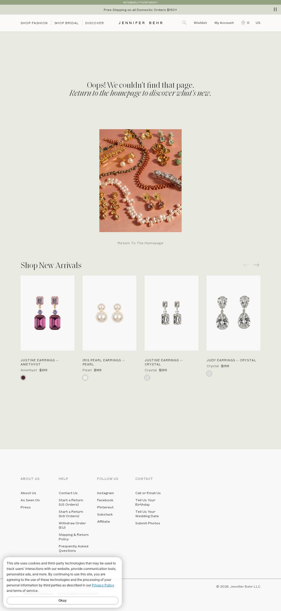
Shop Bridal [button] (66, 23)
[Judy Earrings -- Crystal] (233, 313)
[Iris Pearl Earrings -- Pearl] (109, 313)
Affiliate (103, 521)
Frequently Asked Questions (73, 548)
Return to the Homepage (140, 243)
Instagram (105, 493)
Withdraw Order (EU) (72, 525)
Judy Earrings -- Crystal (231, 360)
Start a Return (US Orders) (71, 502)
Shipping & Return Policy (74, 536)
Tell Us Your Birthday (145, 502)
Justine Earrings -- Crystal (164, 362)
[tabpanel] (140, 187)
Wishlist (200, 22)
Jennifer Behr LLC (245, 586)
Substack (105, 514)
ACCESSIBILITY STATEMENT (140, 2)
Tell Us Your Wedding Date (147, 513)
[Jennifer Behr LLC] (141, 23)
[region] (140, 10)
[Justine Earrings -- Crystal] (171, 313)
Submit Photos (147, 523)
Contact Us (68, 493)
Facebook (105, 500)
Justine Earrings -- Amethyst (40, 362)
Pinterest (105, 507)
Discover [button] (94, 23)
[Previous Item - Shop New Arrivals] (246, 265)
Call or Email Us (148, 493)
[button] (244, 22)
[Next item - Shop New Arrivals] (257, 265)
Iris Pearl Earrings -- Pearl (104, 362)
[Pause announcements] (275, 9)
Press (26, 507)
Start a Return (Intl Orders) (71, 513)
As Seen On (30, 500)
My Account (225, 22)
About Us (28, 493)
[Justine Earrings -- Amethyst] (47, 313)
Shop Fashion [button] (34, 23)
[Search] (184, 22)
